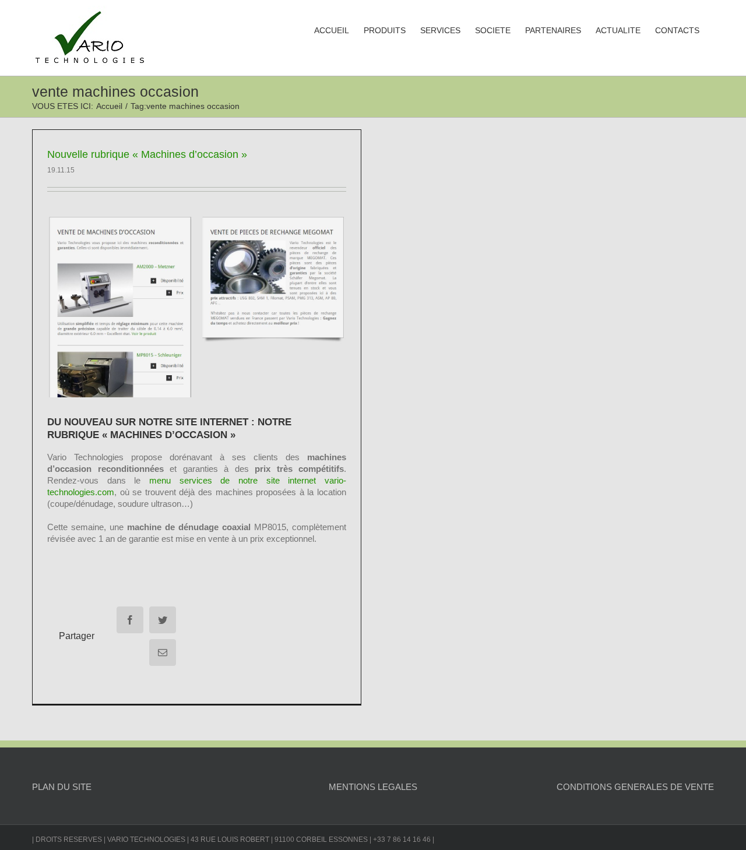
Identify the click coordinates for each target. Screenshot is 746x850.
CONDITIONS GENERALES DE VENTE (635, 787)
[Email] (162, 652)
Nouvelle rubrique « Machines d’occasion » (147, 154)
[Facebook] (130, 620)
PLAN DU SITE (62, 787)
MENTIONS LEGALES (373, 787)
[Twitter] (162, 620)
